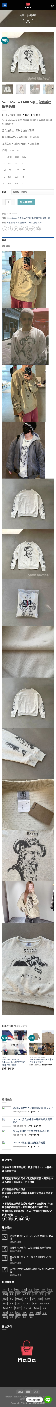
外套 (18, 1294)
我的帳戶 (32, 1399)
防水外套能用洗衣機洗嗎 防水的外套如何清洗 (32, 1270)
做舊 (8, 222)
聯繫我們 (8, 1397)
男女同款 (26, 1303)
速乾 (25, 1313)
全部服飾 (29, 218)
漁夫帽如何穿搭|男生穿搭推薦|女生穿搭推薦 (31, 1258)
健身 (30, 1289)
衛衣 (31, 222)
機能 (5, 1303)
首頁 (22, 15)
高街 (39, 222)
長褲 (5, 1317)
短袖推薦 (27, 1308)
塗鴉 (22, 222)
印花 (50, 1289)
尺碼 (4, 192)
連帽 (31, 1313)
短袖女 (18, 1308)
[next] (49, 57)
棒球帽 (47, 1299)
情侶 (11, 1299)
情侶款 (19, 1299)
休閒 (17, 1289)
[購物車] (52, 5)
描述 (4, 240)
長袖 (44, 1313)
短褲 (44, 1308)
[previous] (6, 57)
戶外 (26, 1299)
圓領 (17, 222)
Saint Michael (12, 218)
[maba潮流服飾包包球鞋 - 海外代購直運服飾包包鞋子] (28, 5)
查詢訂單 (23, 1399)
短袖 (35, 1303)
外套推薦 (26, 1294)
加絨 (13, 222)
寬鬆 (42, 1294)
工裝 (48, 1294)
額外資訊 (6, 246)
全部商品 (21, 218)
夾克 (35, 1294)
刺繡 (44, 1289)
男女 (18, 1303)
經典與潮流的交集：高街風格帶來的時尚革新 (31, 1237)
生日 (11, 1303)
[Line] (48, 1399)
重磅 (35, 222)
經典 (11, 1313)
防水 (18, 1317)
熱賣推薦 (31, 15)
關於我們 (17, 1397)
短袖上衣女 (44, 1303)
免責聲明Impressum (32, 1397)
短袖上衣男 (7, 1308)
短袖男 (37, 1308)
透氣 (18, 1313)
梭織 (40, 1299)
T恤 (10, 1289)
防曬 (11, 1317)
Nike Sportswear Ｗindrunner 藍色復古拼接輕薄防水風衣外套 (13, 1062)
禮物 (5, 1313)
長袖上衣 (46, 218)
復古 (26, 222)
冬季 (37, 1289)
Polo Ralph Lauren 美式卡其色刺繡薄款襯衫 (41, 1060)
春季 (33, 1299)
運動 (38, 1313)
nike (4, 1289)
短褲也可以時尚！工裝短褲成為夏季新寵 (30, 1247)
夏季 (11, 1294)
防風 (25, 1317)
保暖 (24, 1289)
